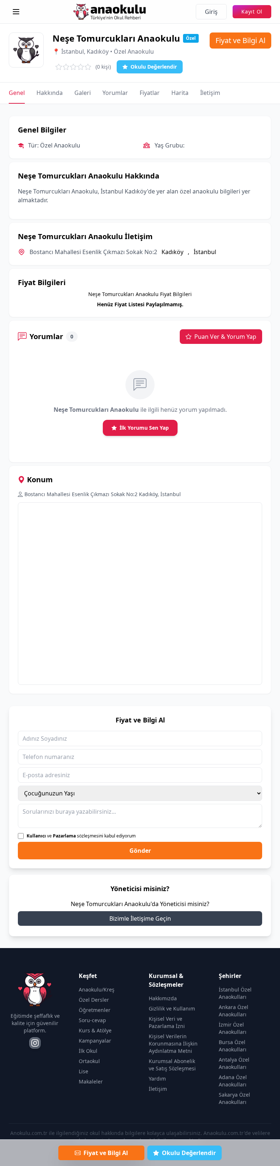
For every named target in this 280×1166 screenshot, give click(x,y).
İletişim (210, 93)
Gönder (140, 851)
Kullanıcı (36, 836)
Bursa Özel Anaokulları (232, 1046)
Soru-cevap (92, 1020)
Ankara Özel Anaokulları (233, 1011)
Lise (83, 1071)
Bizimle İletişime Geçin (140, 918)
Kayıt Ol (251, 11)
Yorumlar (115, 93)
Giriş (211, 12)
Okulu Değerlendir (154, 66)
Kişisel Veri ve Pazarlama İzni (167, 1022)
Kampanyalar (95, 1040)
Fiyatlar (150, 93)
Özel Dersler (94, 999)
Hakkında (49, 93)
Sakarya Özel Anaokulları (234, 1098)
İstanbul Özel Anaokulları (235, 993)
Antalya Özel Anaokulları (234, 1063)
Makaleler (91, 1081)
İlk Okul (88, 1050)
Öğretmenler (94, 1009)
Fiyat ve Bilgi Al (240, 40)
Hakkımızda (163, 998)
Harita (179, 93)
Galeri (82, 93)
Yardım (157, 1078)
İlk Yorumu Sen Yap (144, 427)
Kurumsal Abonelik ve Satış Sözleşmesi (172, 1065)
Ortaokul (89, 1061)
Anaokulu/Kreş (96, 989)
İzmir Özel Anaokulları (232, 1028)
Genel (17, 93)
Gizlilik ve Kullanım (172, 1008)
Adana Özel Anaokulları (233, 1081)
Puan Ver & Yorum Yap (225, 337)
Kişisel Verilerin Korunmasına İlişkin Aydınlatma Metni (173, 1043)
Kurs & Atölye (95, 1030)
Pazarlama (64, 836)
